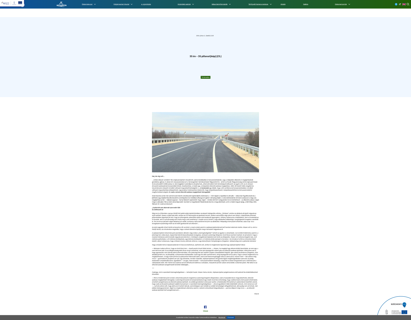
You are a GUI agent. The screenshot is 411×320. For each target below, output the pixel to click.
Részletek (221, 317)
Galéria (305, 4)
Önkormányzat (87, 4)
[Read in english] (404, 4)
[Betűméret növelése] (400, 4)
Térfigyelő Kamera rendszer (258, 4)
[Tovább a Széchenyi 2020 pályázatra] (393, 308)
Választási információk (219, 4)
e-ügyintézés (146, 4)
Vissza (205, 311)
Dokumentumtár (341, 4)
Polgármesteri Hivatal (121, 4)
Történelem (205, 77)
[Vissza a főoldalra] (61, 4)
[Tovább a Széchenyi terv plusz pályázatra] (12, 3)
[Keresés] (408, 4)
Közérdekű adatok (184, 4)
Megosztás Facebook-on (205, 307)
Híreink (283, 4)
